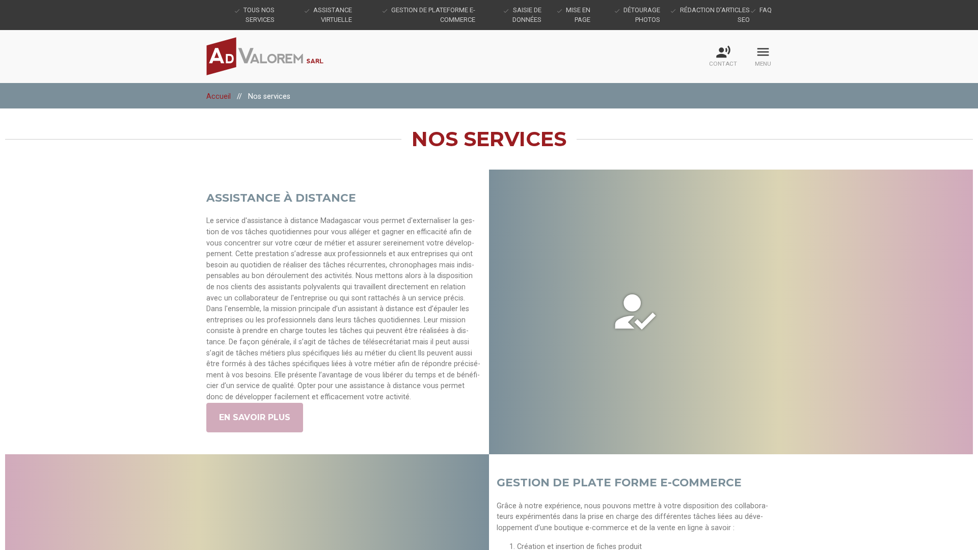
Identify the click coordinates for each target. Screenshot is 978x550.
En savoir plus (254, 417)
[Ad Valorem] (271, 56)
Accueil (218, 96)
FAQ (765, 10)
